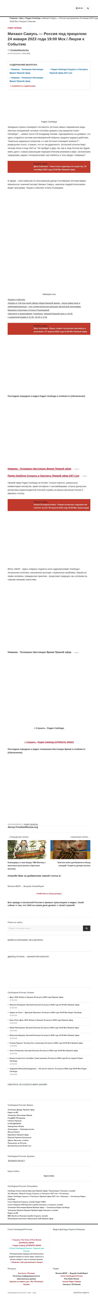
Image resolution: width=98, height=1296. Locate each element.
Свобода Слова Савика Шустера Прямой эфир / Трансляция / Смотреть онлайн (41, 1191)
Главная (13, 18)
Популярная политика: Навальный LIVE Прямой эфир (30, 1219)
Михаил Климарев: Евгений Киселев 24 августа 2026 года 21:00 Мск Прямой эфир (44, 1005)
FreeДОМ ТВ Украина (16, 1118)
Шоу (21, 18)
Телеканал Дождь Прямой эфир (21, 1110)
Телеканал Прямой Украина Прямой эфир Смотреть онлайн (33, 1210)
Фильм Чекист (14, 1132)
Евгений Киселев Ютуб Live (19, 1146)
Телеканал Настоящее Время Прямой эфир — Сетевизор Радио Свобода (39, 1207)
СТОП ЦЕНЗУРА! (14, 1124)
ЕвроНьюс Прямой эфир (18, 1135)
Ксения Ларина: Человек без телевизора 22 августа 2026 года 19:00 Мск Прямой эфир (46, 1043)
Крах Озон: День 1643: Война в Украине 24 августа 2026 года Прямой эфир (41, 1020)
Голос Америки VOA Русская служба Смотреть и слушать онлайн (35, 1205)
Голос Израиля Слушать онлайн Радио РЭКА (27, 1202)
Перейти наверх (81, 1293)
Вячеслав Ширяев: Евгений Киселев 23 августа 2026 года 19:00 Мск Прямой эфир (44, 1035)
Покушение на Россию (17, 1143)
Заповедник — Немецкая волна (21, 1129)
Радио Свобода (33, 18)
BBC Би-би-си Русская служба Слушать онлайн (28, 1216)
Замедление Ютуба (16, 1126)
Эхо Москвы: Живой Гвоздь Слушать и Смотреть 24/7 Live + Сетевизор (38, 1193)
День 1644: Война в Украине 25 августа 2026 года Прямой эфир (36, 997)
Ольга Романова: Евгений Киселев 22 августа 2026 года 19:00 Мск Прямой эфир (44, 1051)
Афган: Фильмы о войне (18, 1140)
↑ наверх (76, 469)
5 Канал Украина (14, 1121)
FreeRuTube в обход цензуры (49, 894)
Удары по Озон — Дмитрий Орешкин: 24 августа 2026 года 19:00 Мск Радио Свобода (46, 1012)
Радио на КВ (13, 1112)
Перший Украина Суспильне (19, 1137)
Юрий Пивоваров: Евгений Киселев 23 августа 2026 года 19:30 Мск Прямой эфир (44, 1028)
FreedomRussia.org (19, 50)
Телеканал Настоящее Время (20, 1115)
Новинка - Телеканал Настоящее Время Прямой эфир (39, 468)
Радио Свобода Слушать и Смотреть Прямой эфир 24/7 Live (43, 475)
